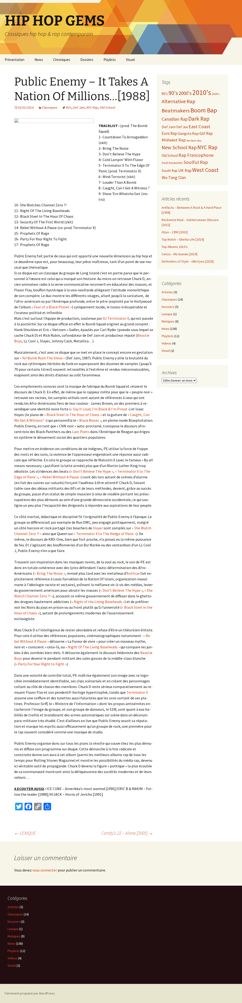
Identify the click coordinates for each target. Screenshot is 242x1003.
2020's (215, 94)
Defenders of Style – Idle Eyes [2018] (188, 261)
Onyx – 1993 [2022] (175, 232)
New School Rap (179, 147)
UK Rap (184, 170)
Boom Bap (203, 110)
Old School (107, 107)
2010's (201, 92)
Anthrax (133, 573)
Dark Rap (198, 118)
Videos (166, 343)
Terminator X (137, 692)
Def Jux (182, 126)
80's (69, 107)
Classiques (49, 107)
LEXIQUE (25, 833)
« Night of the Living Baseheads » (98, 601)
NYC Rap (92, 107)
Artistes (167, 292)
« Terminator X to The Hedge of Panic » (105, 533)
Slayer (98, 528)
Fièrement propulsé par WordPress (30, 993)
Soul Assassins (172, 163)
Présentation (14, 59)
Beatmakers (176, 110)
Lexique (167, 314)
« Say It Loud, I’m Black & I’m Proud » (100, 409)
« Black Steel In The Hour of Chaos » (73, 414)
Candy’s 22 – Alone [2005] (127, 833)
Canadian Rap (175, 119)
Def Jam (79, 107)
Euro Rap (169, 133)
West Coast (205, 170)
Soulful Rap (195, 162)
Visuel (130, 59)
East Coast (199, 126)
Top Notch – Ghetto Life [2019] (183, 239)
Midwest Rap (174, 140)
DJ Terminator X (116, 318)
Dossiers (86, 59)
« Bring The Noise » (49, 573)
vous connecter (44, 870)
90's (173, 93)
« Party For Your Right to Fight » (41, 664)
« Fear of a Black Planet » (52, 307)
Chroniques (61, 59)
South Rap (169, 170)
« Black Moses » (89, 420)
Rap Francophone (196, 155)
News (39, 59)
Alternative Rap (178, 101)
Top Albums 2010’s (175, 247)
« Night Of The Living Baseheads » (92, 647)
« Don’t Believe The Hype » (92, 471)
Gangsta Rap (188, 133)
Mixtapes (168, 321)
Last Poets (81, 431)
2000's (185, 93)
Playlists (110, 59)
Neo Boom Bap (193, 140)
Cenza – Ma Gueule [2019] (179, 254)
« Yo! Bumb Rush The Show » (42, 358)
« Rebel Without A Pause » (60, 477)
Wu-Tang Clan (174, 177)
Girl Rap (206, 133)
